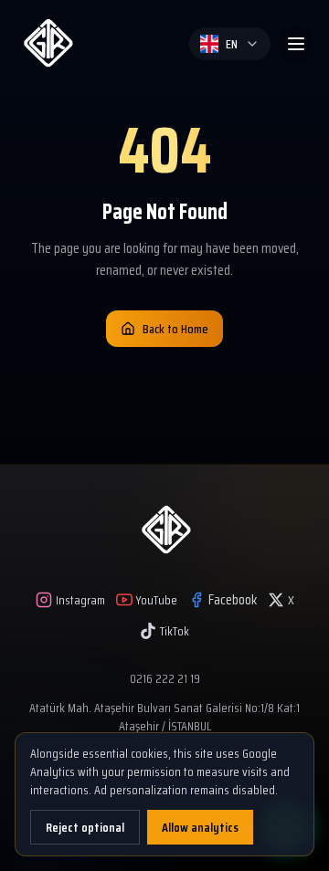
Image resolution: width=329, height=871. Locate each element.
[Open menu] (296, 44)
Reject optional (85, 827)
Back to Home (175, 329)
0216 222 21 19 (165, 678)
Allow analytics (200, 827)
